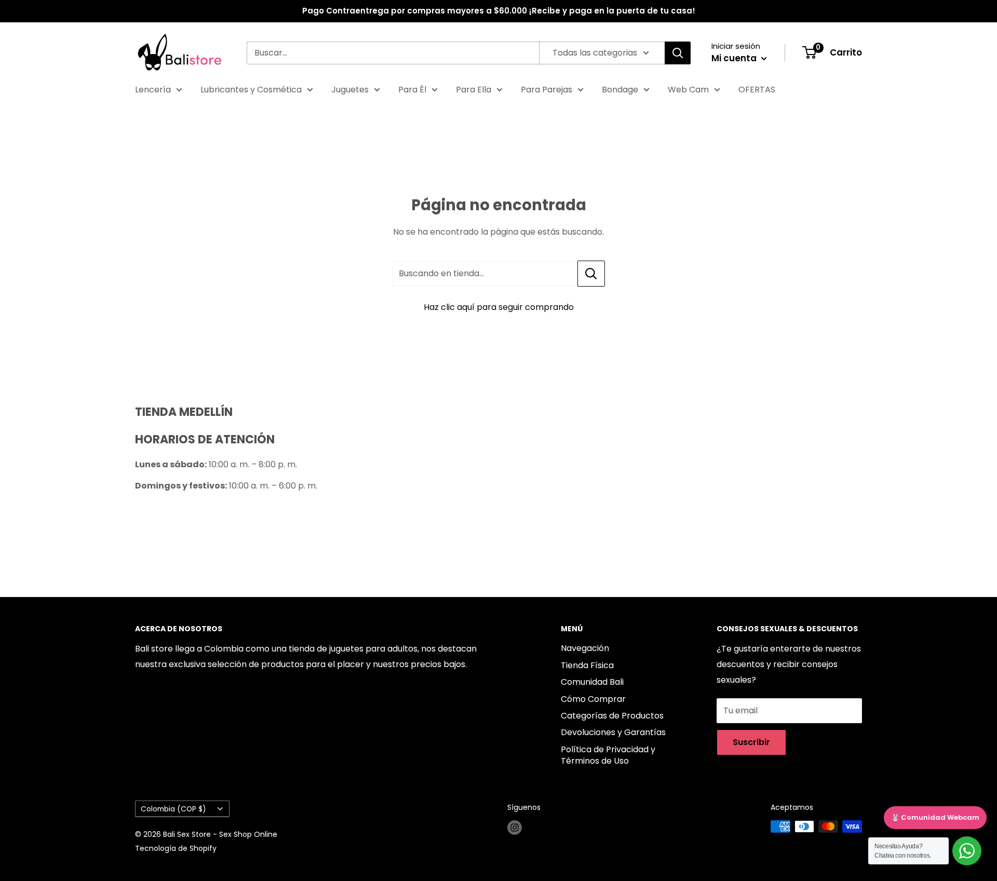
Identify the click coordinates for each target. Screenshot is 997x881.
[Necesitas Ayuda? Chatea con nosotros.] (966, 850)
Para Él (412, 90)
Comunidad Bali (592, 682)
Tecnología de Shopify (176, 848)
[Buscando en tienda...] (591, 274)
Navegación (585, 648)
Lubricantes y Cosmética (251, 90)
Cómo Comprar (593, 699)
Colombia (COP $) (173, 809)
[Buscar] (678, 53)
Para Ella (473, 90)
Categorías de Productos (612, 716)
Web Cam (688, 90)
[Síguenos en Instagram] (514, 827)
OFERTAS (756, 90)
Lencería (153, 90)
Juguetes (350, 90)
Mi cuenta (735, 58)
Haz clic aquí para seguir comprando (499, 307)
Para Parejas (546, 90)
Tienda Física (587, 665)
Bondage (620, 90)
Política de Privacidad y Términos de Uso (608, 755)
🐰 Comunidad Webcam (935, 817)
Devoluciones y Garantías (613, 732)
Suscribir (751, 742)
